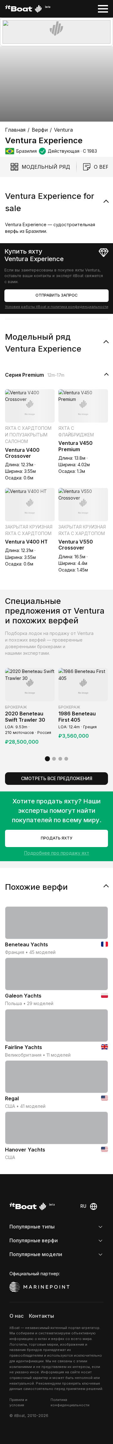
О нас (16, 1316)
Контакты (41, 1316)
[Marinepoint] (39, 1287)
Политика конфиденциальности (70, 1402)
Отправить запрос (56, 295)
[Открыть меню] (103, 9)
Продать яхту (56, 838)
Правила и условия (18, 1402)
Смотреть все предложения (56, 778)
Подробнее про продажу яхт (56, 853)
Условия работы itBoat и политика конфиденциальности (56, 306)
